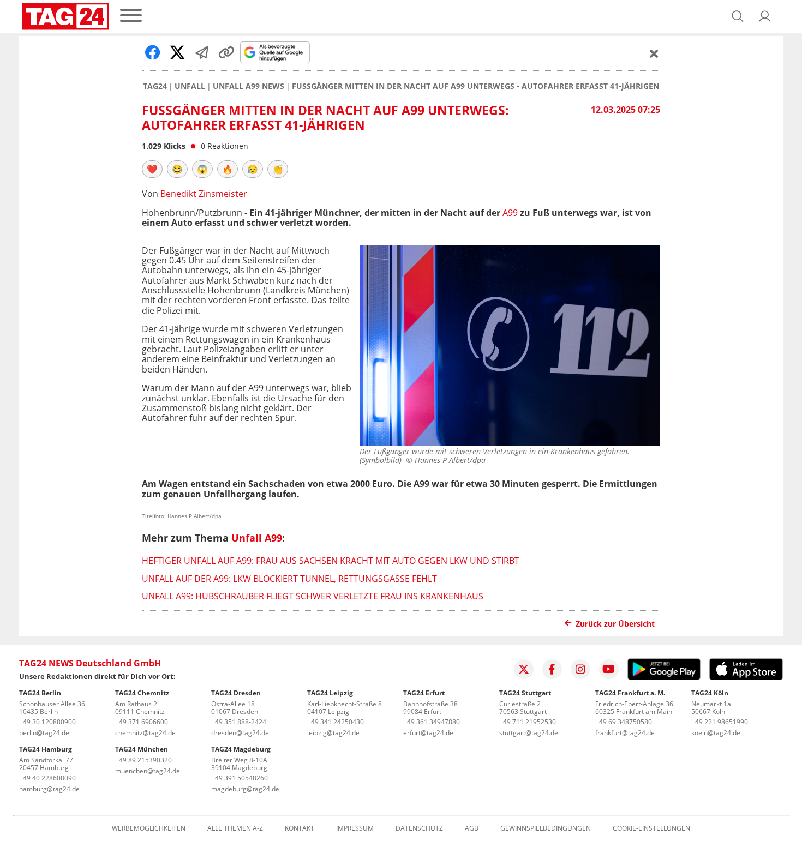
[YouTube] (609, 669)
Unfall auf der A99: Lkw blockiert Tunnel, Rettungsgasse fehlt (289, 579)
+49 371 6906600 (141, 721)
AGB (471, 828)
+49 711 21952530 (527, 721)
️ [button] (152, 169)
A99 (510, 213)
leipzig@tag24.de (333, 732)
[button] (765, 16)
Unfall (190, 86)
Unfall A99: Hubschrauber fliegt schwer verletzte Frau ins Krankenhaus (312, 596)
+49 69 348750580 (623, 721)
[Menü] (131, 16)
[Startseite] (65, 16)
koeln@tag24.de (715, 732)
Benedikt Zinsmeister (203, 194)
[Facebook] (552, 669)
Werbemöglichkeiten (148, 828)
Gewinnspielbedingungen (545, 828)
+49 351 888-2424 (238, 721)
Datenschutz (419, 828)
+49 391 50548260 (239, 778)
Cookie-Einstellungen (651, 828)
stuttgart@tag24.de (528, 732)
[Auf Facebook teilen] (153, 52)
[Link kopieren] (226, 52)
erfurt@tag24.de (428, 732)
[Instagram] (580, 669)
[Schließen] (654, 53)
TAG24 (155, 86)
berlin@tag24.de (44, 732)
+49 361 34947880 (431, 721)
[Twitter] (524, 669)
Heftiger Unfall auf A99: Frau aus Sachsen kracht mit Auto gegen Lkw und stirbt (330, 561)
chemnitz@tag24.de (145, 732)
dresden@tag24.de (240, 732)
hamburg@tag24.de (49, 789)
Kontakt (299, 828)
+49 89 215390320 (143, 760)
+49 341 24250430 (335, 721)
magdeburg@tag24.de (245, 789)
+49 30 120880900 (47, 721)
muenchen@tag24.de (147, 771)
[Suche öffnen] (738, 16)
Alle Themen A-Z (235, 828)
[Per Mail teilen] (202, 52)
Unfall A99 (256, 537)
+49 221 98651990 (719, 721)
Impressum (355, 828)
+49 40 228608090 (47, 778)
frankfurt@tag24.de (625, 732)
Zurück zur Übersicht (615, 623)
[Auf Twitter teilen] (177, 52)
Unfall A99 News (248, 86)
